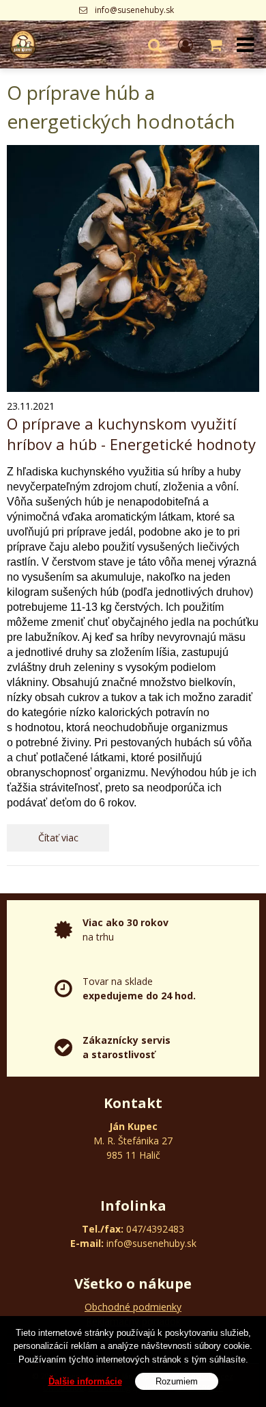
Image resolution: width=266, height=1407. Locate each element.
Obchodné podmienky (133, 1306)
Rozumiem (177, 1381)
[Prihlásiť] (185, 44)
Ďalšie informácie (85, 1381)
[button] (155, 44)
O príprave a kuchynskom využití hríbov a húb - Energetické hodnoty (131, 433)
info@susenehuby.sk (134, 10)
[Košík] (216, 44)
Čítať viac (58, 837)
